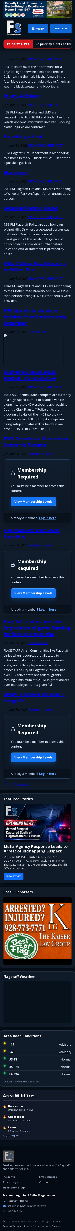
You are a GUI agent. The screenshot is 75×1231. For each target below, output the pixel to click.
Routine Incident (40, 454)
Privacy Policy (31, 1226)
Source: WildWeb (12, 1136)
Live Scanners (48, 1177)
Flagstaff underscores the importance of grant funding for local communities (37, 627)
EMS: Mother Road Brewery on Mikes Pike (35, 266)
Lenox (12, 1127)
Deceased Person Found (31, 208)
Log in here (47, 518)
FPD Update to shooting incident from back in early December (35, 316)
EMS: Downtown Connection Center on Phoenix (36, 441)
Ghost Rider (16, 1116)
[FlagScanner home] (8, 1156)
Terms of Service (12, 1226)
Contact (44, 1182)
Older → (24, 784)
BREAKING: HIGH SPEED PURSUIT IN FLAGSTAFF (30, 375)
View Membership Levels (33, 501)
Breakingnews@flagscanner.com (26, 1205)
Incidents (9, 1177)
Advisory (65, 1044)
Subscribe (61, 28)
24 (16, 784)
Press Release (38, 332)
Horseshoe (15, 1106)
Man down (16, 172)
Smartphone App (14, 1187)
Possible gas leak (23, 136)
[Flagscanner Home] (13, 28)
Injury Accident (21, 96)
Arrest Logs (10, 1182)
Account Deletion (51, 1226)
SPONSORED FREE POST (45, 59)
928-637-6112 (14, 1210)
